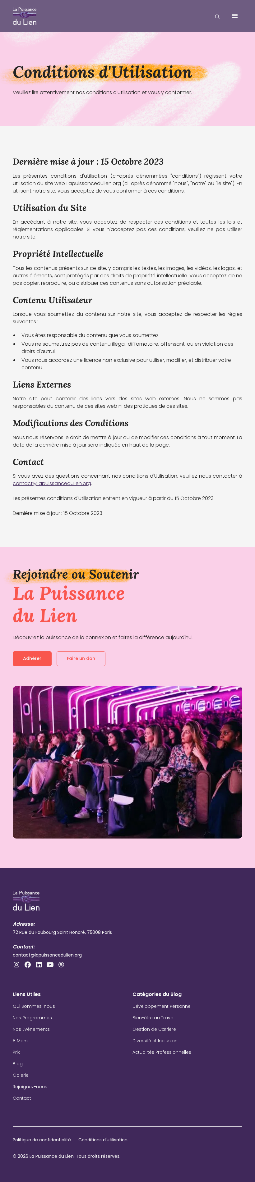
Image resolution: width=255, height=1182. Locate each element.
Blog (18, 1064)
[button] (234, 16)
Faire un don (81, 658)
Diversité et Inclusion (155, 1041)
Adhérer (32, 658)
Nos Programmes (32, 1018)
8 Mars (20, 1041)
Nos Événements (31, 1029)
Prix (16, 1052)
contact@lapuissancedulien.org (52, 483)
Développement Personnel (162, 1006)
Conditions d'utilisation (103, 1140)
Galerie (21, 1075)
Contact (22, 1098)
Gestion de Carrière (154, 1029)
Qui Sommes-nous (34, 1006)
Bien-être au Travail (153, 1018)
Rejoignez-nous (30, 1087)
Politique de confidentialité (42, 1140)
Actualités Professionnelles (161, 1052)
